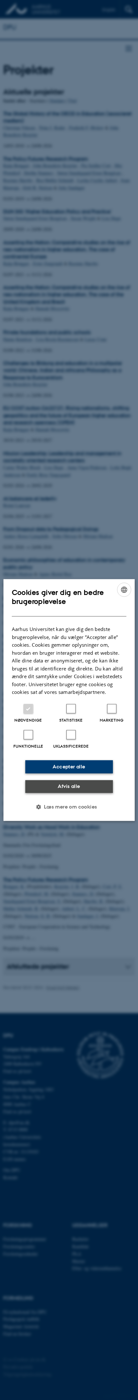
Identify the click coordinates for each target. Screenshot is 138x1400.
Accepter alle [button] (69, 767)
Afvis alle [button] (69, 786)
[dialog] (69, 700)
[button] (69, 806)
